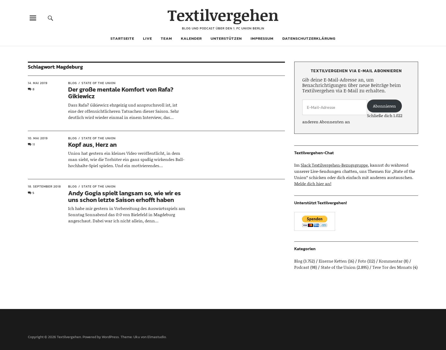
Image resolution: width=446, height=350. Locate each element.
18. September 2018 (44, 186)
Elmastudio (156, 337)
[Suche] (50, 18)
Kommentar (391, 261)
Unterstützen (226, 38)
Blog (72, 83)
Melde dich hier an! (312, 183)
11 (34, 144)
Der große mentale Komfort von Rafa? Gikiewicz (120, 93)
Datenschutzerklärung (309, 38)
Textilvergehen (223, 15)
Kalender (191, 38)
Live (147, 38)
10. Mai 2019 (38, 138)
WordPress (110, 337)
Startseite (122, 38)
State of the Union (99, 83)
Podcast (301, 267)
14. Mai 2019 (37, 83)
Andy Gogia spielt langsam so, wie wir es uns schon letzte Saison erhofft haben (124, 196)
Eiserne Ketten (333, 261)
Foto (362, 261)
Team (166, 38)
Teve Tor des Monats (392, 267)
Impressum (262, 38)
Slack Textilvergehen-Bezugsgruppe (334, 165)
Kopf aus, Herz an (92, 144)
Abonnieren (384, 106)
